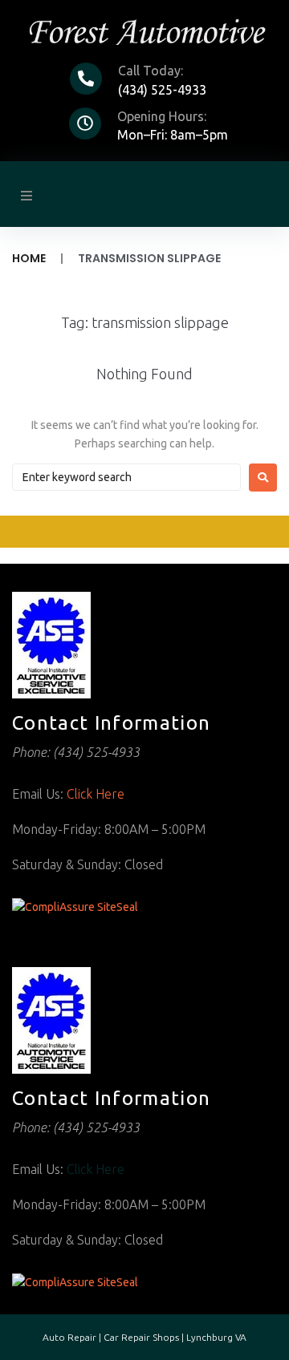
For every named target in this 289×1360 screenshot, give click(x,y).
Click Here (95, 794)
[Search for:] (126, 477)
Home (29, 258)
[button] (26, 195)
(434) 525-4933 (162, 90)
